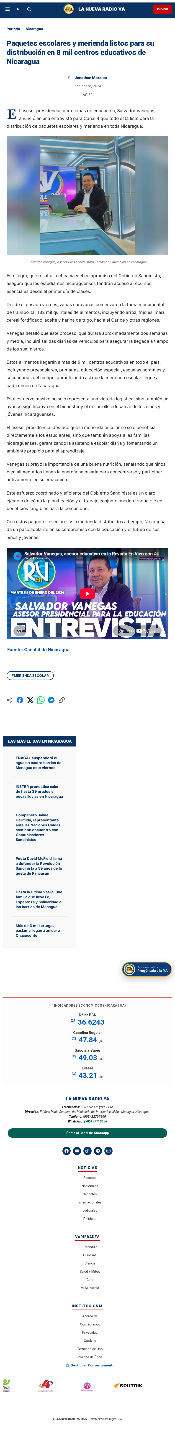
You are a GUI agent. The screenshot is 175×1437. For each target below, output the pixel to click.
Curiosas (90, 1255)
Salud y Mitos (90, 1271)
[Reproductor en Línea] (18, 9)
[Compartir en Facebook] (20, 700)
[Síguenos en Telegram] (98, 1151)
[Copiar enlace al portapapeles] (62, 700)
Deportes (90, 1194)
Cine (90, 1280)
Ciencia (90, 1263)
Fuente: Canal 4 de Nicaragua (38, 649)
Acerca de (90, 1316)
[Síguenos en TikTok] (87, 1151)
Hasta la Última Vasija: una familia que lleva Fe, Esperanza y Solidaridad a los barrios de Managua (39, 899)
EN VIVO (162, 9)
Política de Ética (90, 1357)
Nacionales (90, 1186)
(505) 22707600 (94, 1116)
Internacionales (90, 1202)
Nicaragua (34, 29)
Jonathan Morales (91, 77)
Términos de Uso (90, 1349)
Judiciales (89, 1211)
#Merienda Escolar (30, 675)
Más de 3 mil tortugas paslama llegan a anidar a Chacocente (38, 930)
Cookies (90, 1341)
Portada (13, 29)
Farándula (90, 1247)
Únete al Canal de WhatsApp (87, 1133)
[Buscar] (28, 9)
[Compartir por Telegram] (51, 700)
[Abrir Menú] (7, 9)
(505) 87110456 (95, 1121)
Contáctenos (90, 1324)
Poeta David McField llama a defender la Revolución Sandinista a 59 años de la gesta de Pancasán (39, 866)
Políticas (89, 1219)
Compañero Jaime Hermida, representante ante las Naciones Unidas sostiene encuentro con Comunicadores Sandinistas (38, 827)
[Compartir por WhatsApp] (41, 700)
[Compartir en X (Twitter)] (30, 700)
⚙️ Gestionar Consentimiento (90, 1365)
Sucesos (90, 1178)
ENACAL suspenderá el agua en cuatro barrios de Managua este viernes (39, 763)
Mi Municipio (90, 1288)
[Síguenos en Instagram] (108, 1151)
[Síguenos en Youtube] (77, 1151)
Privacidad (90, 1332)
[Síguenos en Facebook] (66, 1151)
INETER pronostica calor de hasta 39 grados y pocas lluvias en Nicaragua (39, 791)
